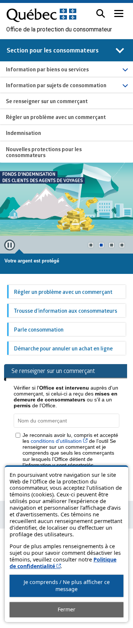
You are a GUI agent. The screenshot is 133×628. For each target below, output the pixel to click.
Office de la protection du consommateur (59, 29)
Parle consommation (39, 329)
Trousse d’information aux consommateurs (65, 310)
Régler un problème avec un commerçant (63, 291)
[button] (101, 13)
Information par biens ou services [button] (47, 69)
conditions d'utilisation (59, 441)
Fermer (66, 609)
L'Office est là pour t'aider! (34, 261)
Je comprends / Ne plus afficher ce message (67, 585)
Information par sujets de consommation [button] (56, 85)
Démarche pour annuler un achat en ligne (63, 348)
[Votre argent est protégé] (66, 199)
